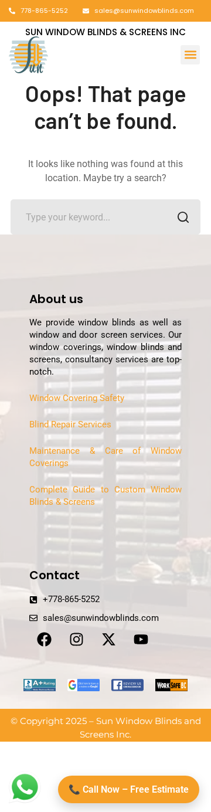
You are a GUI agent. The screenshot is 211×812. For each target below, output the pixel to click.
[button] (190, 54)
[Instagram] (76, 639)
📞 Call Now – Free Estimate (129, 789)
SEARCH (182, 216)
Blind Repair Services (70, 424)
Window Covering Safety (76, 398)
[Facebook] (44, 639)
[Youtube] (140, 639)
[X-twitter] (108, 639)
